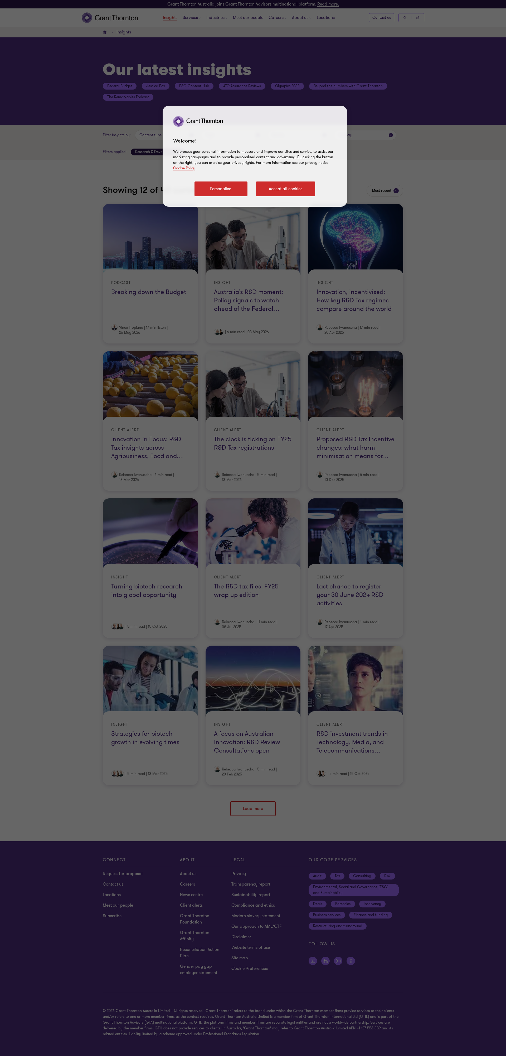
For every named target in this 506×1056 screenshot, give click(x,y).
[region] (255, 156)
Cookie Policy (184, 168)
